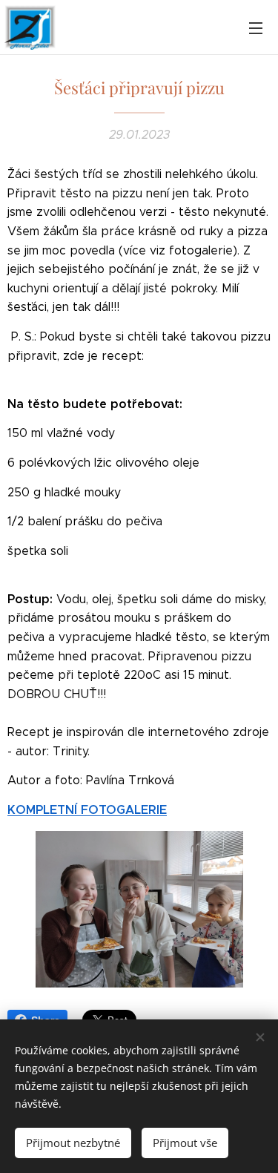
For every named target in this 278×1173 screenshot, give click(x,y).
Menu (256, 27)
